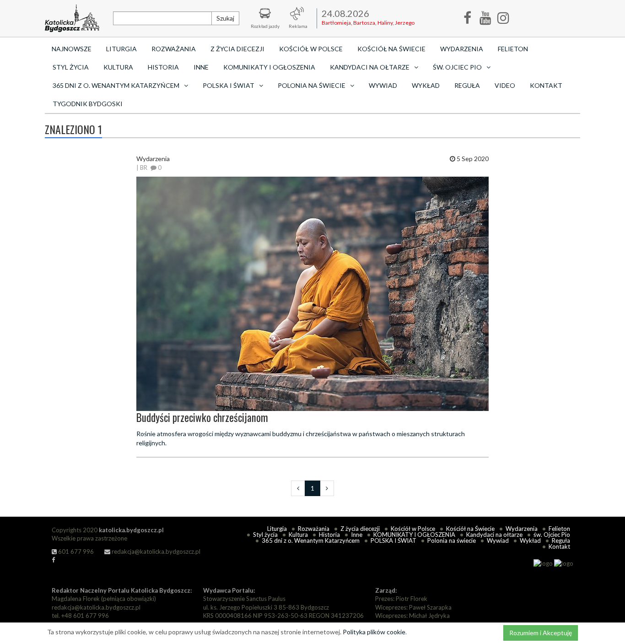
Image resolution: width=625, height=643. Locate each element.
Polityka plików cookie (374, 632)
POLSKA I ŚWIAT (393, 540)
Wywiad (383, 85)
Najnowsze (72, 49)
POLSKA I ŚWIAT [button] (228, 85)
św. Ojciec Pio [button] (457, 67)
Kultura (118, 67)
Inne (201, 67)
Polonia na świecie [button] (311, 85)
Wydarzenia (461, 49)
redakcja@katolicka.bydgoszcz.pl (155, 551)
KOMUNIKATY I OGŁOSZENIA (269, 67)
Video (505, 85)
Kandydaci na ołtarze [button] (369, 67)
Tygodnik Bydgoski (88, 104)
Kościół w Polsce (311, 49)
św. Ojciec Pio (551, 534)
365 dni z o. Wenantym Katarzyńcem (311, 540)
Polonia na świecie (451, 540)
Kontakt (546, 85)
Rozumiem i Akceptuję (540, 633)
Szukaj (225, 18)
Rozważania (173, 49)
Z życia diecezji (237, 49)
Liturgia (121, 49)
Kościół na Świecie (391, 49)
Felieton (513, 49)
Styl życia (71, 67)
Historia (163, 67)
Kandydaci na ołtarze (494, 534)
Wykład (426, 85)
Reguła (467, 85)
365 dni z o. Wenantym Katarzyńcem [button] (116, 85)
